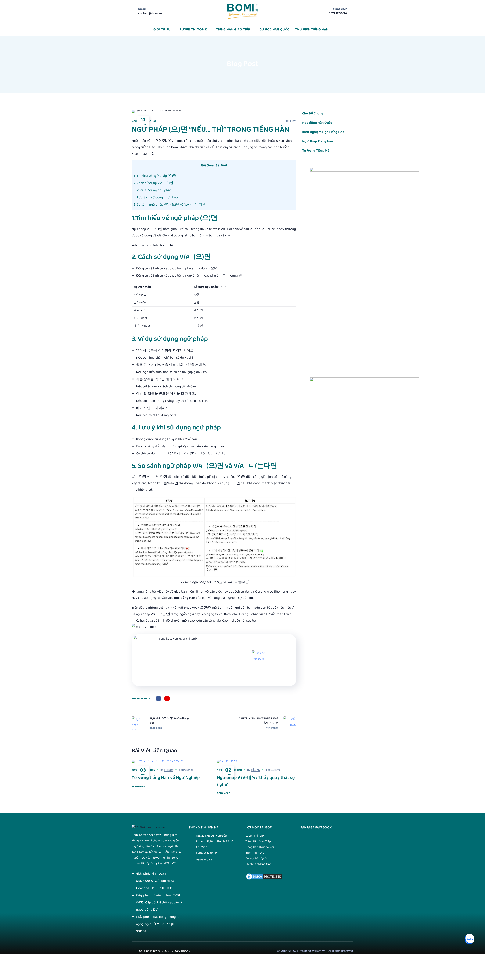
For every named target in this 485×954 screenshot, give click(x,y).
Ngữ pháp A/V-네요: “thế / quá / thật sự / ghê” (256, 781)
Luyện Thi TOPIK (255, 835)
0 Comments (186, 770)
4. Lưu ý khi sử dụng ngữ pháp (156, 197)
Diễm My (168, 770)
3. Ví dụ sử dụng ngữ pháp (153, 190)
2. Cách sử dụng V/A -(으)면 (153, 183)
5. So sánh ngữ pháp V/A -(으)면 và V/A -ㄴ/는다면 (170, 204)
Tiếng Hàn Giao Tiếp (258, 841)
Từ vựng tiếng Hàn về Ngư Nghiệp (166, 777)
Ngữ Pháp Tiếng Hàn (317, 141)
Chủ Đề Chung (312, 113)
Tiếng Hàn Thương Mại (259, 847)
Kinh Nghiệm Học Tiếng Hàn (323, 132)
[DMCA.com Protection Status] (264, 875)
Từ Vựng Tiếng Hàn (316, 150)
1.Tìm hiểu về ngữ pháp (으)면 (155, 175)
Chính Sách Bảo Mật (258, 864)
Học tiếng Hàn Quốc (317, 122)
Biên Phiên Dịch (255, 852)
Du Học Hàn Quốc (256, 858)
